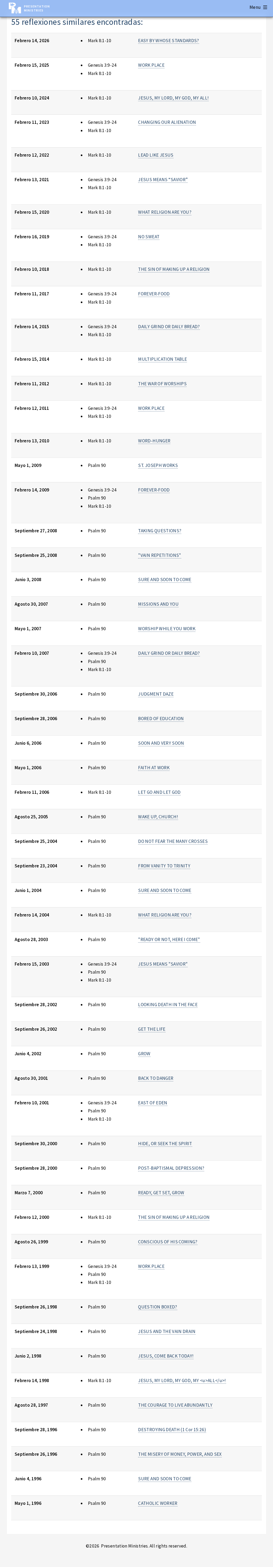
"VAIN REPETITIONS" (159, 555)
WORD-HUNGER (154, 441)
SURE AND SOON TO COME (164, 579)
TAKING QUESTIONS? (159, 531)
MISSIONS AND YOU (158, 604)
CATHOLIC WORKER (157, 1503)
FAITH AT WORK (154, 768)
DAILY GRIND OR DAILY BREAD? (169, 327)
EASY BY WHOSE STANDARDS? (168, 40)
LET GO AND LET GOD (159, 792)
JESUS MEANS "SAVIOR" (163, 964)
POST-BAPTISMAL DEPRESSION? (171, 1168)
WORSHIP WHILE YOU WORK (166, 629)
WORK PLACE (151, 65)
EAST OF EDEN (152, 1103)
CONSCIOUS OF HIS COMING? (167, 1242)
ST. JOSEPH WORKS (158, 465)
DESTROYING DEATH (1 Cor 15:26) (172, 1430)
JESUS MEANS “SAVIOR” (163, 180)
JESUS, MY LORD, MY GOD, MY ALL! (173, 98)
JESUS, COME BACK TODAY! (166, 1356)
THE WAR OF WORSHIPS (162, 384)
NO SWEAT (148, 237)
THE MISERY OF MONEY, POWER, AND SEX (180, 1454)
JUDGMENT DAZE (156, 694)
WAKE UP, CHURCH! (158, 817)
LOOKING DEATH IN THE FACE (168, 1004)
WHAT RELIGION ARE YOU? (164, 212)
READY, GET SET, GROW (161, 1193)
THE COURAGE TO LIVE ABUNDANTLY (175, 1405)
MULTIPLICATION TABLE (162, 359)
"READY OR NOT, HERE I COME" (169, 939)
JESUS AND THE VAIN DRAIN (166, 1331)
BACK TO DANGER (155, 1078)
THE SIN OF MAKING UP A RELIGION (174, 269)
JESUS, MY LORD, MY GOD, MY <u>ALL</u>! (182, 1380)
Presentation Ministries (37, 8)
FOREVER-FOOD (154, 294)
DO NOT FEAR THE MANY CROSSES (173, 841)
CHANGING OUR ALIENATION (167, 122)
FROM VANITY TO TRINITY (164, 866)
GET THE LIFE (151, 1029)
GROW (144, 1054)
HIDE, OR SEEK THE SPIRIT (165, 1144)
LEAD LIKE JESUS (155, 155)
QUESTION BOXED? (157, 1307)
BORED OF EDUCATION (161, 718)
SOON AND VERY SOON (161, 743)
